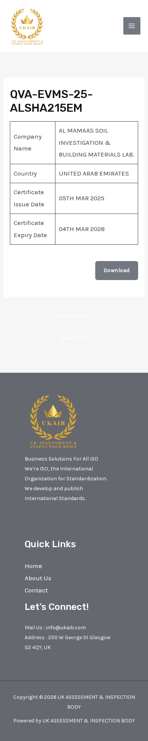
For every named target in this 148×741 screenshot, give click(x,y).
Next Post (74, 338)
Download (117, 270)
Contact (36, 590)
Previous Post (74, 314)
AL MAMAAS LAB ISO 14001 (39, 270)
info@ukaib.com (66, 627)
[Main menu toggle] (132, 26)
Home (33, 566)
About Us (38, 578)
